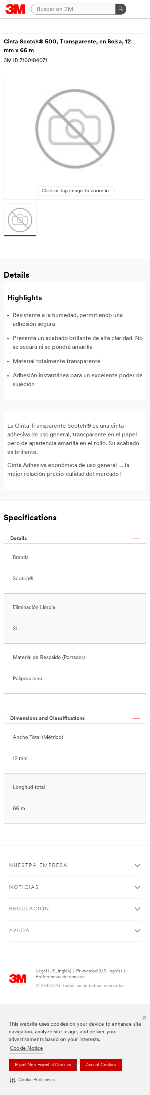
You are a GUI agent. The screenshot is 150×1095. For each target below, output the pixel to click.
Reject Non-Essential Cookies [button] (43, 1065)
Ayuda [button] (19, 931)
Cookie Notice (26, 1048)
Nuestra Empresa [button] (38, 865)
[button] (33, 1080)
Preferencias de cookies (60, 977)
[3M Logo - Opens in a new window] (15, 9)
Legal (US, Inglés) (53, 971)
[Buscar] (120, 9)
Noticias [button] (24, 887)
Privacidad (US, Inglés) (99, 971)
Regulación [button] (29, 909)
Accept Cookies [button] (101, 1065)
